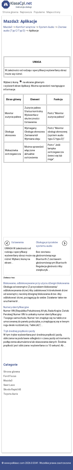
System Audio (46, 27)
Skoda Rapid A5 (12, 389)
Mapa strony (53, 12)
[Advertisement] (36, 43)
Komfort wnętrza (25, 27)
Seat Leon (9, 385)
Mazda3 (7, 27)
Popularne (39, 12)
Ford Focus (9, 376)
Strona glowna (10, 12)
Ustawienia (17, 242)
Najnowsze (26, 12)
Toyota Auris (10, 394)
